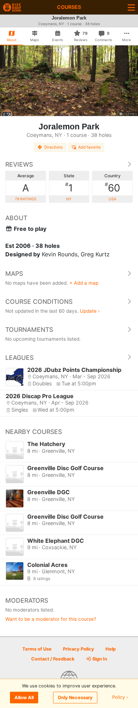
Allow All (24, 697)
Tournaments (29, 329)
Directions (53, 147)
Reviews (19, 164)
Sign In (99, 659)
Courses (69, 7)
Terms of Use (37, 649)
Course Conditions (39, 301)
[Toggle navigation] (131, 7)
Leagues (19, 357)
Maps (14, 273)
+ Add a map (83, 283)
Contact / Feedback (52, 659)
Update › (90, 311)
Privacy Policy (78, 649)
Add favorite (89, 147)
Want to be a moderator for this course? (50, 619)
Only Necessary (75, 697)
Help (110, 649)
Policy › (120, 697)
